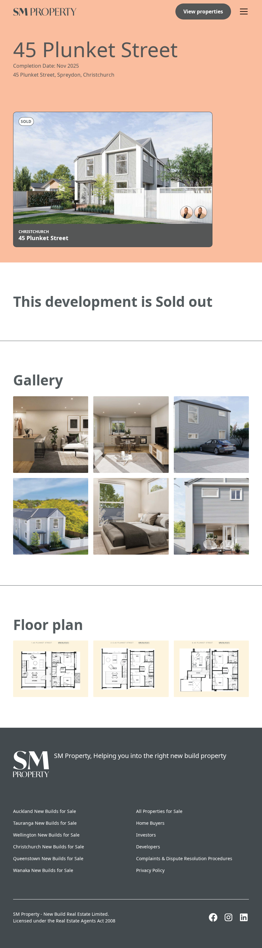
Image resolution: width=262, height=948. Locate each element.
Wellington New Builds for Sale (46, 835)
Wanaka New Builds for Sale (43, 870)
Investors (146, 835)
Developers (148, 847)
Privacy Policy (150, 870)
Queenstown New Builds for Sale (48, 858)
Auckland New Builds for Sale (44, 811)
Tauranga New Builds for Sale (45, 823)
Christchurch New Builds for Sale (48, 847)
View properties (203, 11)
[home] (44, 11)
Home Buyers (150, 823)
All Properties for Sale (159, 811)
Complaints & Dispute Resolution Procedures (184, 858)
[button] (242, 11)
